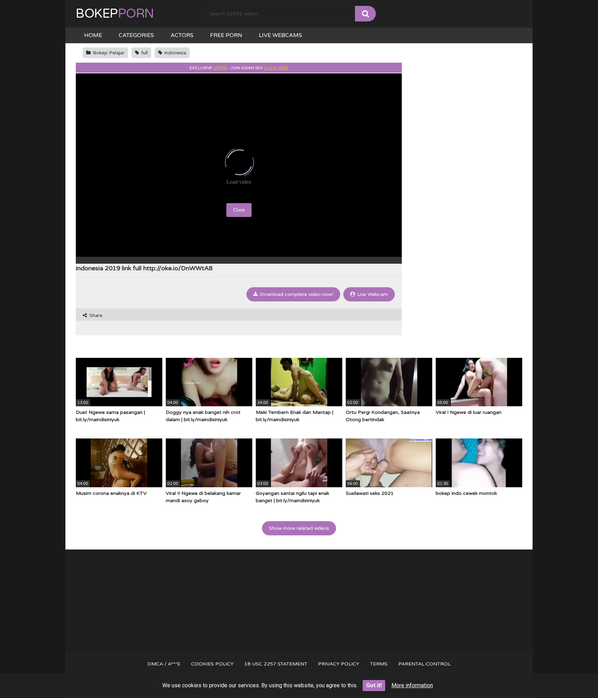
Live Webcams (280, 35)
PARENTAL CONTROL (424, 664)
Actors (182, 35)
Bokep (115, 13)
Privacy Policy (338, 664)
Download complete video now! (296, 294)
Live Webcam (372, 294)
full (144, 53)
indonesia (174, 53)
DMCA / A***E (163, 664)
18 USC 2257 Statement (275, 664)
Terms (379, 664)
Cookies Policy (212, 664)
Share (95, 315)
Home (93, 35)
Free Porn (226, 35)
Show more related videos (299, 528)
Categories (136, 35)
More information (412, 685)
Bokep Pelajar (108, 53)
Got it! (374, 685)
